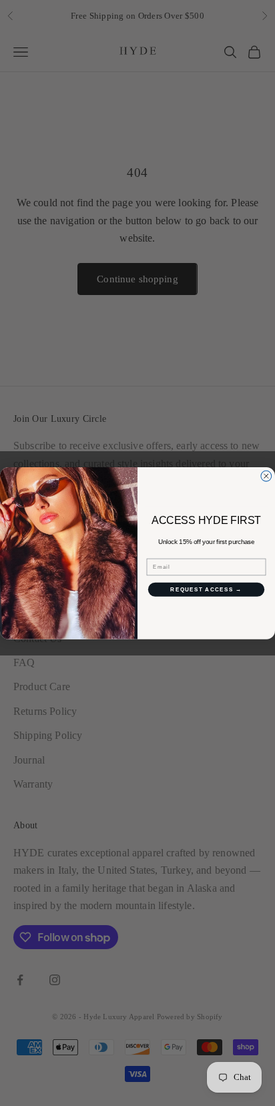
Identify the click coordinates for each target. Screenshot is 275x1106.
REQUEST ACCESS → (206, 589)
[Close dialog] (266, 476)
